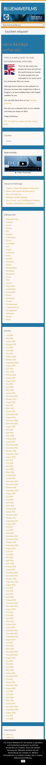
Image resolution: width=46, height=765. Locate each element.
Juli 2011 (9, 679)
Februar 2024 (11, 375)
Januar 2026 (10, 341)
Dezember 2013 (12, 630)
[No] (43, 752)
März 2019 (10, 472)
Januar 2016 (10, 570)
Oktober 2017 (11, 518)
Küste (8, 256)
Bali (7, 231)
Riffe (8, 280)
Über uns (9, 734)
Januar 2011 (10, 682)
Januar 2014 (10, 627)
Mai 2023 (9, 384)
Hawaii (8, 250)
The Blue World (12, 304)
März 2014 (10, 621)
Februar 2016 (11, 567)
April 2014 (10, 618)
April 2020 (10, 433)
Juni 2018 (9, 500)
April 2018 (10, 503)
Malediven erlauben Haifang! (16, 197)
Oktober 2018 (11, 487)
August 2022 (10, 402)
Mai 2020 (9, 430)
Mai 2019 (9, 466)
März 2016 (10, 564)
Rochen (9, 283)
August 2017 (10, 524)
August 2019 (10, 457)
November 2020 (12, 424)
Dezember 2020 (12, 420)
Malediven (10, 262)
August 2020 (10, 427)
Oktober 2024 (11, 360)
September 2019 (12, 454)
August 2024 (10, 366)
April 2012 (10, 667)
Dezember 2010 (12, 685)
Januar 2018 (10, 512)
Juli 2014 (9, 612)
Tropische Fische (12, 307)
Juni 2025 (9, 350)
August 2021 (10, 417)
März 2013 (10, 649)
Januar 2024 (10, 378)
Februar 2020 (11, 439)
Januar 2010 (10, 704)
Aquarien (9, 222)
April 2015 (10, 597)
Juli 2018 (9, 497)
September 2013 (12, 637)
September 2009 (12, 710)
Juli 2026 (9, 335)
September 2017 (12, 521)
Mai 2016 (9, 557)
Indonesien (10, 253)
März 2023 (10, 390)
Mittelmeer (10, 271)
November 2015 (12, 576)
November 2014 (12, 606)
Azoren (8, 225)
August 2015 (10, 585)
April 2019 (10, 469)
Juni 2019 (9, 463)
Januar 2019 (10, 478)
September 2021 (12, 414)
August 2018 (10, 494)
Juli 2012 (9, 661)
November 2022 (12, 396)
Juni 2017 (9, 530)
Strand (8, 295)
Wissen (9, 317)
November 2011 (12, 676)
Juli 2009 (9, 716)
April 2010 (10, 697)
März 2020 (10, 436)
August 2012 (10, 658)
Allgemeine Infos (12, 219)
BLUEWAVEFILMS (20, 8)
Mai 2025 (9, 354)
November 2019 (12, 448)
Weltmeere (10, 313)
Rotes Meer (10, 286)
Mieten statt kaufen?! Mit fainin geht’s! (20, 191)
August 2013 (10, 640)
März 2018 (10, 506)
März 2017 (10, 533)
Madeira (9, 259)
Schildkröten (10, 289)
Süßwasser (10, 298)
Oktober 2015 (11, 579)
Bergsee (9, 234)
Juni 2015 (9, 591)
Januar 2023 (10, 393)
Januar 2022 (10, 411)
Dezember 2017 (12, 515)
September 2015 (12, 582)
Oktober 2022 (11, 399)
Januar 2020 (10, 442)
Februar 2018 (11, 509)
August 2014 (10, 609)
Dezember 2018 (12, 481)
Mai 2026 (9, 338)
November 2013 (12, 634)
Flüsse (8, 240)
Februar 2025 (11, 357)
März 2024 (10, 372)
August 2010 (10, 688)
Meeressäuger (11, 268)
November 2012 (12, 655)
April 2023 (10, 387)
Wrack (8, 320)
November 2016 (12, 539)
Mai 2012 (9, 664)
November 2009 (12, 707)
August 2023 (10, 381)
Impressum (10, 737)
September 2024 (12, 363)
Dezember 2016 (12, 536)
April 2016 (10, 560)
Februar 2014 (11, 624)
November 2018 (12, 484)
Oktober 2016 (11, 542)
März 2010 (10, 700)
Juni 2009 (9, 719)
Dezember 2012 (12, 652)
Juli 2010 (9, 691)
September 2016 (12, 545)
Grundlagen (10, 243)
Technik (9, 301)
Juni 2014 (9, 615)
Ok (23, 761)
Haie (7, 247)
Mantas (9, 265)
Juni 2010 (9, 694)
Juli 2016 (9, 551)
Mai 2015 (9, 594)
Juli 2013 (9, 643)
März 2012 (10, 670)
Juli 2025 (9, 347)
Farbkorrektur (11, 237)
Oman (8, 277)
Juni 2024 (9, 369)
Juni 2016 (9, 554)
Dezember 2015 (12, 573)
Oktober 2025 (11, 344)
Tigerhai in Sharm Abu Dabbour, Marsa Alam (22, 188)
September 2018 (12, 490)
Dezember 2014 (12, 603)
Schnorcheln (10, 292)
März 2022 (10, 408)
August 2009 (10, 713)
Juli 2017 (9, 527)
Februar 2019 (11, 475)
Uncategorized (11, 310)
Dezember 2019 (12, 445)
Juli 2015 (9, 588)
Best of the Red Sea (13, 194)
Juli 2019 (9, 460)
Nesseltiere (10, 274)
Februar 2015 (11, 600)
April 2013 (10, 646)
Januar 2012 (10, 673)
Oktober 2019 (11, 451)
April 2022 (10, 405)
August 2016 (10, 548)
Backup (9, 228)
